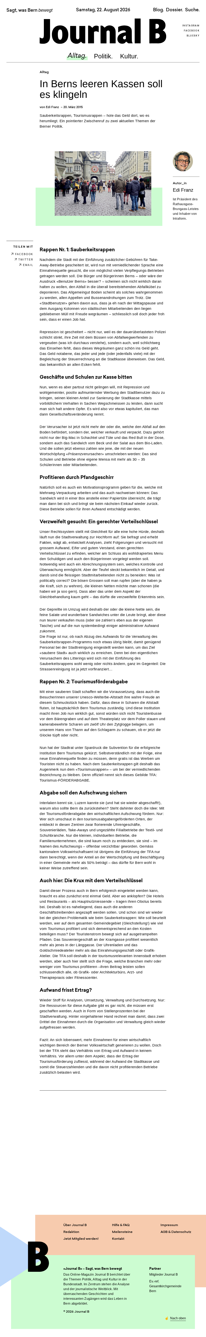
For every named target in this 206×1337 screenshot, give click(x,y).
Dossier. (174, 10)
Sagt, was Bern (29, 10)
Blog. (158, 10)
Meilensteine (122, 1232)
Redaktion (71, 1232)
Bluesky (193, 36)
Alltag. (77, 56)
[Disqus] (103, 1149)
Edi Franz (52, 107)
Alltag (44, 72)
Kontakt (118, 1239)
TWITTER (25, 259)
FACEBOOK (24, 254)
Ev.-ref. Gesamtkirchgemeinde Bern (165, 1286)
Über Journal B (75, 1225)
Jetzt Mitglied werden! (81, 1239)
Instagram (191, 26)
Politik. (103, 56)
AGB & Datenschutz (176, 1232)
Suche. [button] (192, 10)
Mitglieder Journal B (163, 1274)
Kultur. (129, 56)
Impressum (169, 1225)
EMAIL (28, 265)
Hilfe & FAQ (121, 1225)
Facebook (192, 31)
